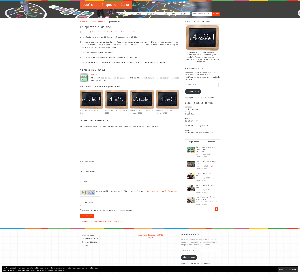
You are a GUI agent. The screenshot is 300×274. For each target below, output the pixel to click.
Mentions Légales (89, 242)
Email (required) (87, 172)
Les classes (136, 14)
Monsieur (85, 32)
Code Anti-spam (86, 203)
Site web (83, 182)
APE (166, 14)
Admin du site (88, 235)
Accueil (85, 22)
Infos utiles (152, 14)
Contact (183, 14)
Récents (211, 142)
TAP (173, 14)
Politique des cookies (55, 270)
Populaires (194, 142)
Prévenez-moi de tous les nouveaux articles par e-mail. (107, 210)
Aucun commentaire (130, 32)
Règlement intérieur (90, 239)
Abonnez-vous (193, 92)
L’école (121, 14)
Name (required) (87, 162)
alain (94, 74)
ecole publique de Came (106, 5)
